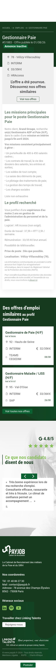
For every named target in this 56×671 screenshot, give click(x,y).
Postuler (28, 665)
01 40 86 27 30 (15, 581)
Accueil (6, 28)
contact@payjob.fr (19, 584)
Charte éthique (36, 655)
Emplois (19, 28)
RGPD (23, 655)
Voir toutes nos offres (17, 411)
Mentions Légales (10, 655)
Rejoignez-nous (14, 624)
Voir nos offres (28, 99)
